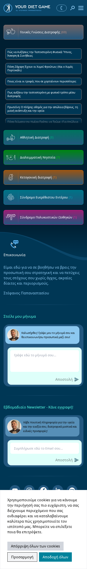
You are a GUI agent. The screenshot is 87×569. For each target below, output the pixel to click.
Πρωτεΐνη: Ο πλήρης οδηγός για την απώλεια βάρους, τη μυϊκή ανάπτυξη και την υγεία (42, 109)
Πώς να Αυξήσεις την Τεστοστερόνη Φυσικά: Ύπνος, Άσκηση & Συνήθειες (39, 53)
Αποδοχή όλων (55, 557)
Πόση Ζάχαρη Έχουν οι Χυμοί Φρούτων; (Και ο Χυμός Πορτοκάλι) (40, 68)
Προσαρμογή (22, 557)
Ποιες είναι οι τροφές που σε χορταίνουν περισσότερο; (41, 81)
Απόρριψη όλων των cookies (35, 546)
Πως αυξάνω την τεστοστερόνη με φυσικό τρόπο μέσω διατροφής (41, 94)
